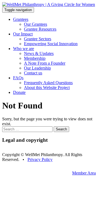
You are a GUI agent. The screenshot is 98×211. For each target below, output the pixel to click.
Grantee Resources (40, 29)
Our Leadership (37, 68)
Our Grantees (35, 24)
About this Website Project (47, 87)
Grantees (20, 19)
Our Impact (23, 34)
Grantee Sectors (37, 39)
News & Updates (39, 53)
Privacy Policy (40, 159)
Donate (19, 92)
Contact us (33, 73)
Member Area (84, 173)
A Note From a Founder (44, 63)
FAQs (18, 77)
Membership (34, 58)
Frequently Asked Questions (48, 82)
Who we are (23, 48)
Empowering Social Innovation (51, 43)
